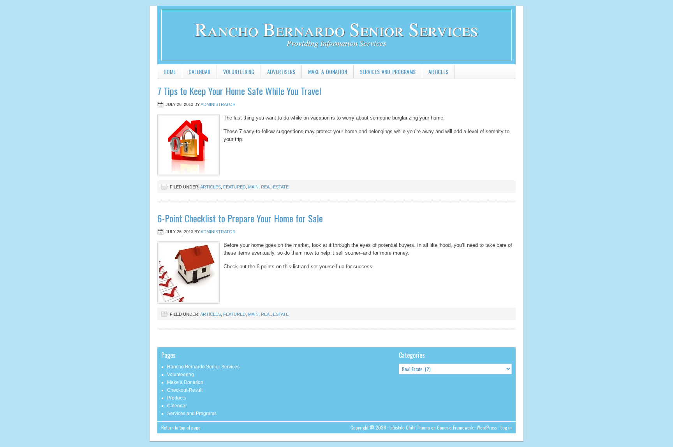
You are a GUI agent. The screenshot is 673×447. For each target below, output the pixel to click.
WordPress (487, 427)
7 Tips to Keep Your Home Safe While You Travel (239, 91)
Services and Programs (388, 71)
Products (176, 398)
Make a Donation (327, 71)
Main (253, 187)
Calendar (199, 71)
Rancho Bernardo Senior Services (336, 28)
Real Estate (275, 187)
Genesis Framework (455, 427)
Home (170, 71)
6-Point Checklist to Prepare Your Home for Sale (240, 218)
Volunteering (238, 71)
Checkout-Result (185, 390)
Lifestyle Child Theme (409, 427)
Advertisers (281, 71)
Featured (234, 187)
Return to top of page (181, 427)
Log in (506, 427)
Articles (438, 71)
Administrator (218, 104)
